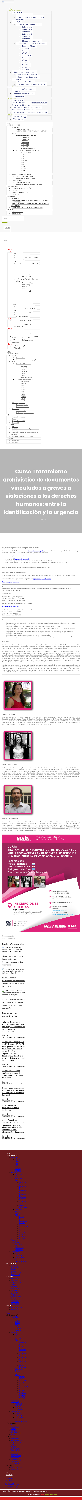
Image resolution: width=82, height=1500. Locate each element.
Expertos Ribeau (28, 46)
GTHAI (24, 67)
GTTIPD (25, 69)
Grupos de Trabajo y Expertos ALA (31, 43)
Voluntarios (18, 119)
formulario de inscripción (36, 551)
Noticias (9, 1473)
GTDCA (25, 62)
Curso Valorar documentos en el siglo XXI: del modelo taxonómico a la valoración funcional (13, 1091)
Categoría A (27, 27)
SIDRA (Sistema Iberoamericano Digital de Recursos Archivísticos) (29, 104)
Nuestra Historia (24, 15)
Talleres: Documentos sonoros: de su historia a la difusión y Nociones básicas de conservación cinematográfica (13, 1027)
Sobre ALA (17, 12)
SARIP (42, 1495)
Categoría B (27, 29)
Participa (11, 114)
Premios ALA (18, 96)
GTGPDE (25, 65)
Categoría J (26, 39)
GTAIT (24, 58)
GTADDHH (26, 55)
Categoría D (27, 34)
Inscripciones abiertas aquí (10, 606)
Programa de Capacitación (23, 89)
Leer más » (6, 1035)
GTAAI (24, 51)
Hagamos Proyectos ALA (23, 93)
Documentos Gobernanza (28, 77)
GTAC (24, 53)
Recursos (11, 98)
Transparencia (19, 79)
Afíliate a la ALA (19, 117)
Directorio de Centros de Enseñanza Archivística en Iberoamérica (27, 108)
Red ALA (16, 22)
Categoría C (27, 32)
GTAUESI (25, 48)
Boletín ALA (18, 100)
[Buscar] (4, 222)
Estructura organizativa (27, 74)
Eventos (16, 91)
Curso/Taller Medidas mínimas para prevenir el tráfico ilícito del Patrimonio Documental (13, 1074)
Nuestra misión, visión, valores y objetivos (30, 18)
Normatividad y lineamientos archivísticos (30, 112)
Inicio (9, 123)
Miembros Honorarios (31, 41)
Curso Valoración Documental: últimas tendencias (10, 1107)
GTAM (24, 60)
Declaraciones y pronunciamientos (31, 84)
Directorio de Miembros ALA (29, 24)
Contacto (9, 1475)
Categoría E (26, 36)
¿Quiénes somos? (14, 10)
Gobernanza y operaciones (24, 72)
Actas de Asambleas (26, 82)
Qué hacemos (13, 86)
